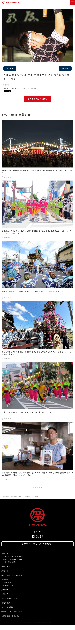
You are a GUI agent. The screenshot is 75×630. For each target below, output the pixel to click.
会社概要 (8, 582)
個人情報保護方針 (8, 607)
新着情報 (4, 571)
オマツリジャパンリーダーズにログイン (37, 544)
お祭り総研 (7, 496)
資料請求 (4, 590)
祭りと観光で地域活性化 (14, 556)
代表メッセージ (10, 585)
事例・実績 (5, 566)
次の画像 (65, 68)
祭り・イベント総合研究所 (11, 575)
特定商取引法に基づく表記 (11, 611)
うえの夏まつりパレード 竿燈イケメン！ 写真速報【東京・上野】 (21, 496)
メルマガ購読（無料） (10, 598)
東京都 (7, 85)
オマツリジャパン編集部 (28, 88)
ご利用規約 (5, 603)
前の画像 (10, 68)
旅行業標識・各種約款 (10, 616)
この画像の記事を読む (37, 99)
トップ (2, 496)
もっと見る (37, 487)
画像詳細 (36, 496)
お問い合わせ (6, 594)
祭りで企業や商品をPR (13, 559)
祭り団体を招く (10, 562)
